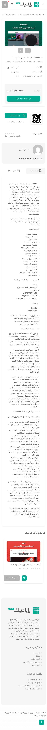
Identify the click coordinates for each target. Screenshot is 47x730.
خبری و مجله (35, 14)
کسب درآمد (35, 659)
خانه (43, 14)
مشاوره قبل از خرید (32, 689)
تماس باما (36, 665)
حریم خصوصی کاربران (31, 662)
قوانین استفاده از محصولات (29, 686)
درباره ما (37, 653)
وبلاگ (38, 656)
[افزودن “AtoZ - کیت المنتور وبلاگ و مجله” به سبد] (24, 578)
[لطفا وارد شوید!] (5, 4)
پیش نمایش (15, 115)
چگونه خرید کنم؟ (33, 682)
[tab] (35, 171)
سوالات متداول (34, 679)
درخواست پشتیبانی (15, 122)
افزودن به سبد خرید (23, 98)
